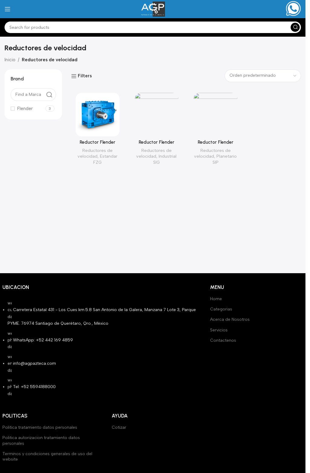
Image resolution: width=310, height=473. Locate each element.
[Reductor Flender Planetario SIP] (215, 115)
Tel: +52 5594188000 (34, 386)
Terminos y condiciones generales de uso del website (47, 456)
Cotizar (119, 427)
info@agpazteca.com (34, 363)
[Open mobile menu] (8, 9)
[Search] (295, 27)
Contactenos (223, 340)
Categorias (221, 309)
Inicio (10, 59)
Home (216, 298)
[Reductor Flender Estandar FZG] (98, 115)
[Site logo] (152, 9)
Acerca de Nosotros (230, 319)
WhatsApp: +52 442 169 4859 (43, 340)
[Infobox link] (293, 9)
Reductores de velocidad (95, 153)
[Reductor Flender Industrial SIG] (157, 115)
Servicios (219, 330)
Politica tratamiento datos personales (39, 427)
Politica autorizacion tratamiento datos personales (41, 440)
